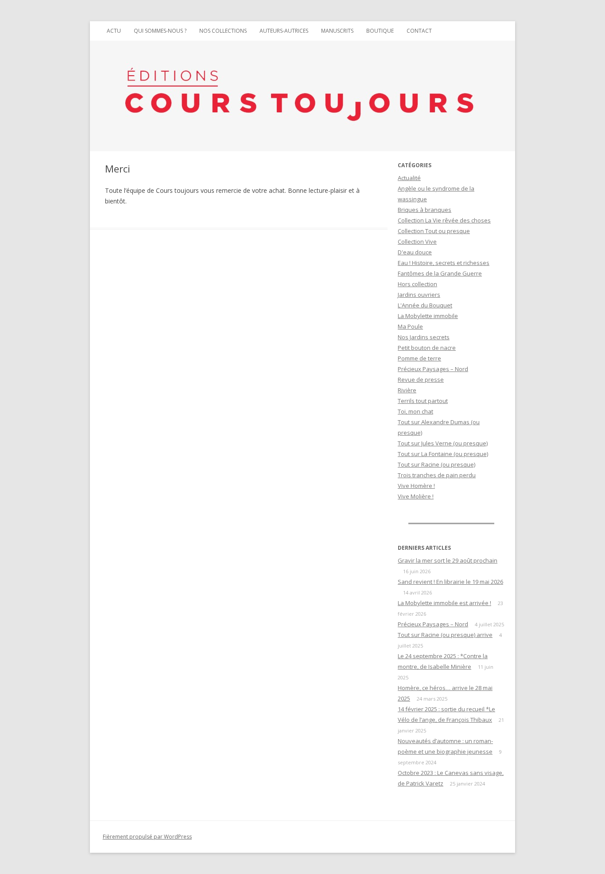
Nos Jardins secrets (424, 337)
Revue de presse (421, 379)
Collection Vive (417, 241)
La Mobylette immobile (428, 316)
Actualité (409, 178)
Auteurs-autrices (284, 30)
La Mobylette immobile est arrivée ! (444, 603)
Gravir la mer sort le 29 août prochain (447, 560)
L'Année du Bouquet (425, 305)
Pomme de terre (419, 358)
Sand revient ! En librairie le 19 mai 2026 (450, 582)
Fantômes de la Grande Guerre (440, 273)
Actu (114, 30)
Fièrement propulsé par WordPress (147, 836)
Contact (419, 30)
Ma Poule (410, 326)
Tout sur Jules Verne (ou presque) (443, 443)
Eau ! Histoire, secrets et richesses (443, 263)
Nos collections (223, 30)
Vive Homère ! (416, 486)
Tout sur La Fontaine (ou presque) (443, 454)
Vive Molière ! (416, 496)
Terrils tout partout (423, 401)
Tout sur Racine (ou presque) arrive (445, 635)
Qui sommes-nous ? (160, 30)
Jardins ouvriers (419, 295)
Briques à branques (424, 210)
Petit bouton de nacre (427, 348)
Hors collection (417, 284)
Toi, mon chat (415, 411)
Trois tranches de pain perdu (437, 475)
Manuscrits (337, 30)
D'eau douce (415, 252)
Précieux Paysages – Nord (433, 369)
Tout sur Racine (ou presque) (436, 464)
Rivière (407, 390)
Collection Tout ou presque (434, 231)
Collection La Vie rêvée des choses (444, 220)
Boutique (380, 30)
